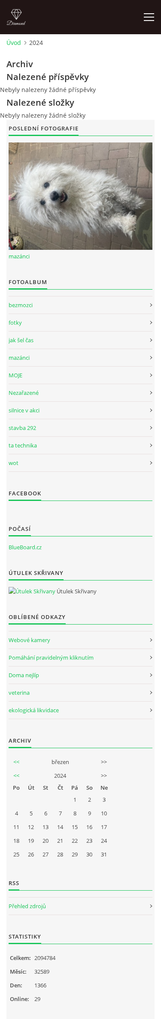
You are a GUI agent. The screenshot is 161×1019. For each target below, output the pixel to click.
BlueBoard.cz (25, 547)
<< (16, 762)
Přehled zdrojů (27, 906)
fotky (15, 322)
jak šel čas (21, 340)
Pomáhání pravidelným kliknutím (51, 657)
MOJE (15, 375)
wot (13, 463)
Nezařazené (24, 393)
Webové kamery (29, 640)
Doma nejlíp (24, 675)
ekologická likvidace (34, 710)
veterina (19, 692)
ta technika (23, 445)
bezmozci (21, 305)
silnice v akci (24, 410)
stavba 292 (22, 428)
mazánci (19, 256)
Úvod (13, 43)
